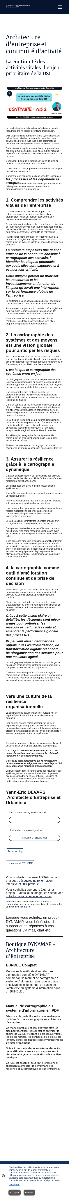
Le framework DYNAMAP (20, 863)
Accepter (14, 1192)
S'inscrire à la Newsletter (34, 837)
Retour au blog (15, 851)
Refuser (29, 1192)
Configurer (14, 1184)
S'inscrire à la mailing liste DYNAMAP (28, 812)
